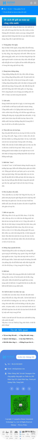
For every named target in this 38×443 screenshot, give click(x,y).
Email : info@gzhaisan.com (16, 369)
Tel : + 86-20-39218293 (15, 364)
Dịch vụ (23, 435)
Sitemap (13, 425)
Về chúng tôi (7, 436)
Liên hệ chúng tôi (26, 357)
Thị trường (28, 435)
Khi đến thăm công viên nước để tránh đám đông (11, 342)
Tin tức (10, 9)
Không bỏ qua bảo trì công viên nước (27, 342)
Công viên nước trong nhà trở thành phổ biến (27, 335)
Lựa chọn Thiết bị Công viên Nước (27, 339)
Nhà (5, 9)
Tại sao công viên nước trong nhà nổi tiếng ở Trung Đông (11, 335)
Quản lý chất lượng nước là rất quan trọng (11, 339)
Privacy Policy (22, 425)
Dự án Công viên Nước (16, 437)
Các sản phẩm (11, 436)
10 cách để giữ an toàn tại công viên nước (14, 12)
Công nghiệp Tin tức (19, 9)
